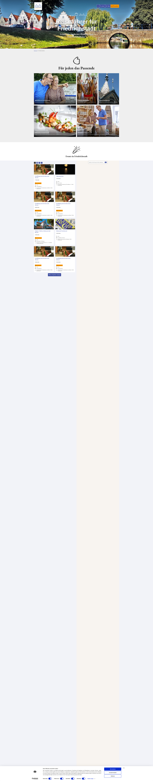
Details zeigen (90, 778)
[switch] (62, 779)
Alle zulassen (113, 769)
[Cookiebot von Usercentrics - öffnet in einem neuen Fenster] (35, 779)
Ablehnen (113, 776)
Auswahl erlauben (112, 772)
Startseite (35, 50)
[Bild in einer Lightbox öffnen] (76, 14)
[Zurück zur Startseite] (38, 6)
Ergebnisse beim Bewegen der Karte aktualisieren (96, 162)
